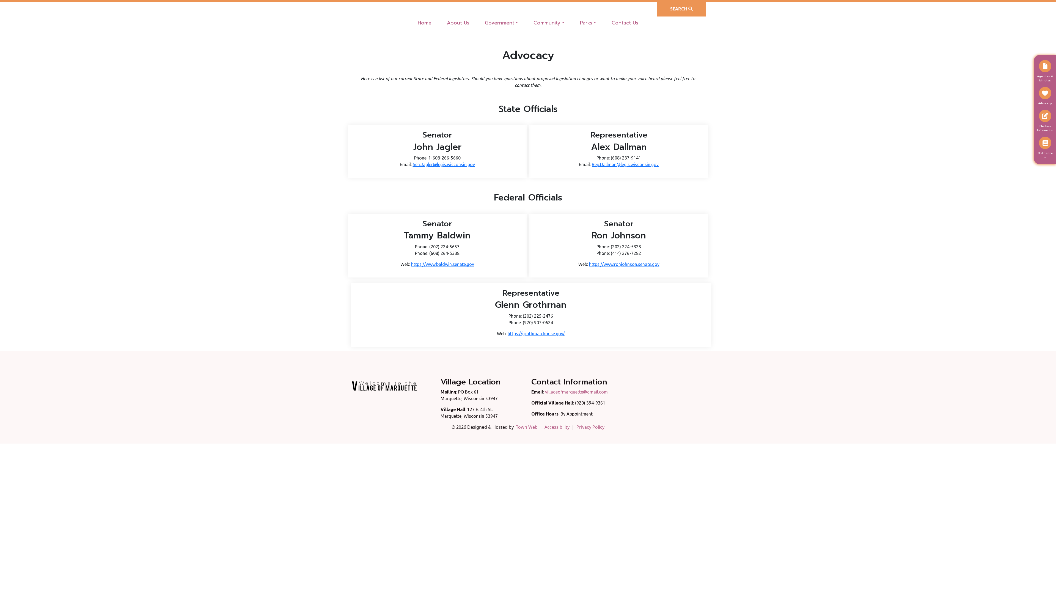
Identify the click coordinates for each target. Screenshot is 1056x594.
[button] (502, 23)
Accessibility (557, 427)
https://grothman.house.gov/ (536, 333)
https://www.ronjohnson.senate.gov (624, 264)
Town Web (527, 427)
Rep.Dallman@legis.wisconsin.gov (625, 164)
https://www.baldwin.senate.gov (442, 264)
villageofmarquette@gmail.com (576, 391)
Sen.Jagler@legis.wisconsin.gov (444, 164)
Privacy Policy (590, 427)
